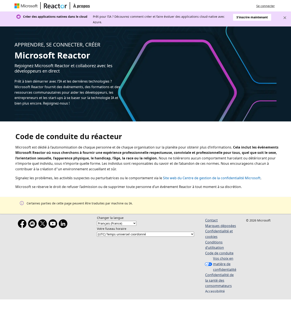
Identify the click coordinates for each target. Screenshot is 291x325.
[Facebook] (23, 224)
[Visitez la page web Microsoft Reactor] (55, 6)
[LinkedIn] (64, 224)
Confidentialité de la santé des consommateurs (219, 280)
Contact (211, 220)
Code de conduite (219, 253)
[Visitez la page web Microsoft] (26, 6)
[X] (43, 224)
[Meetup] (33, 224)
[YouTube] (54, 224)
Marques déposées (220, 225)
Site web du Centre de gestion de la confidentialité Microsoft (212, 178)
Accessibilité (215, 291)
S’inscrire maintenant (252, 17)
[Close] (284, 17)
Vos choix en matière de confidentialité (224, 264)
